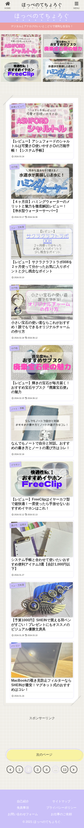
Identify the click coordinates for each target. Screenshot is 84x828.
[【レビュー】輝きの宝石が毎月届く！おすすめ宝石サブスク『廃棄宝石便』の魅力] (63, 45)
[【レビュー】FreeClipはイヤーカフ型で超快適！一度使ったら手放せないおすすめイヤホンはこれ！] (21, 70)
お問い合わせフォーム (23, 814)
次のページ (44, 754)
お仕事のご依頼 (61, 814)
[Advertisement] (42, 732)
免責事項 (23, 807)
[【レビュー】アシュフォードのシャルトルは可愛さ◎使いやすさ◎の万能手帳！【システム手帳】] (21, 45)
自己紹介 (23, 801)
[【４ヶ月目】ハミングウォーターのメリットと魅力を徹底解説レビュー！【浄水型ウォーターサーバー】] (63, 70)
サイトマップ (61, 801)
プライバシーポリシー (61, 807)
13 (64, 770)
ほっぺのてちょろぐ (42, 4)
